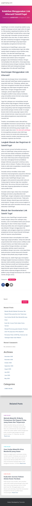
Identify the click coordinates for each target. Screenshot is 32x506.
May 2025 (7, 378)
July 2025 (7, 372)
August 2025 (8, 369)
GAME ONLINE (12, 279)
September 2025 (9, 366)
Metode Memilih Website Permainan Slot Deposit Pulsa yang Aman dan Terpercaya (15, 420)
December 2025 (9, 356)
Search (6, 299)
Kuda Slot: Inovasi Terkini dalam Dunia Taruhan (14, 478)
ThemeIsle (22, 502)
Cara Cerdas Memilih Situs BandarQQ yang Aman (14, 450)
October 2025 (8, 362)
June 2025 (7, 375)
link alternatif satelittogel (23, 130)
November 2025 (9, 359)
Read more (7, 436)
